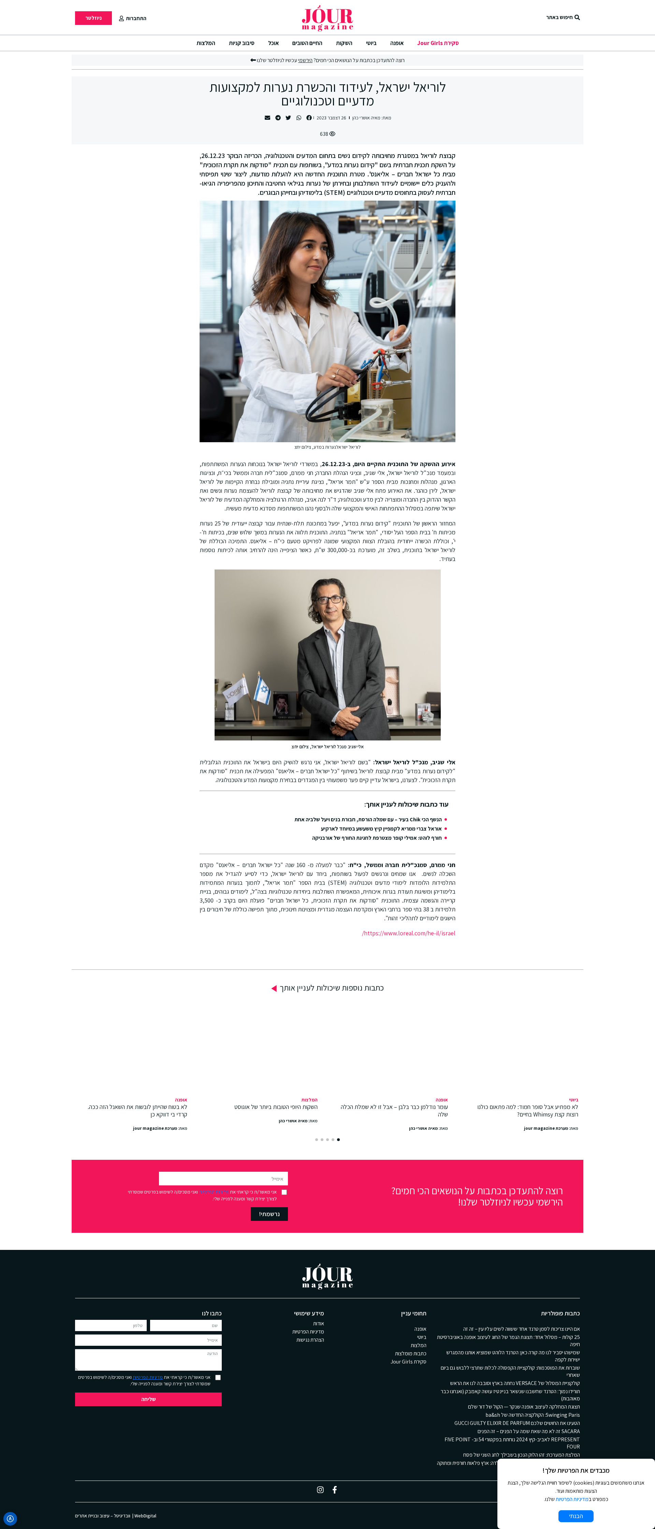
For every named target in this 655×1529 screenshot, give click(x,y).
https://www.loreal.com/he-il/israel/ (408, 933)
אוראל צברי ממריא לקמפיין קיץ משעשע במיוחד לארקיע (381, 828)
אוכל (273, 43)
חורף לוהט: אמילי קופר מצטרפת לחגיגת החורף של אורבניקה (377, 837)
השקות (344, 43)
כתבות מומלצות (410, 1353)
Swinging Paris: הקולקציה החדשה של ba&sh (532, 1414)
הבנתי (576, 1516)
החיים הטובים (307, 43)
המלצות (205, 43)
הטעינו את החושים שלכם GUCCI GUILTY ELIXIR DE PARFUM (517, 1423)
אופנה (397, 43)
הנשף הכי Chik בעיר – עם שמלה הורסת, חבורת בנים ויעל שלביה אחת (368, 819)
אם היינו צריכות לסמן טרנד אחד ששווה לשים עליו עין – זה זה (521, 1328)
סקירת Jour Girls (438, 43)
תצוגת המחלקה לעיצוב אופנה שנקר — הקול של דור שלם (524, 1406)
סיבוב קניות (241, 43)
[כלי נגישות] (10, 1519)
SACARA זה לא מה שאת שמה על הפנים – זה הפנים (529, 1431)
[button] (309, 118)
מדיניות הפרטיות (214, 1192)
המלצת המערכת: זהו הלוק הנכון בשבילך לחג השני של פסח (521, 1454)
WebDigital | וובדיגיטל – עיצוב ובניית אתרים (115, 1516)
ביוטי (371, 43)
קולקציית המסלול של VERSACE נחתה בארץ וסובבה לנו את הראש (515, 1383)
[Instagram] (320, 1490)
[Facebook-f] (334, 1490)
